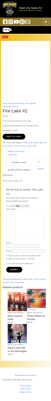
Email (9, 251)
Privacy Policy (25, 386)
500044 (41, 169)
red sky (15, 146)
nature (9, 146)
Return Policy (25, 389)
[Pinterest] (22, 21)
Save (6, 37)
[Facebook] (5, 21)
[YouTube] (16, 21)
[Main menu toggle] (46, 21)
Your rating (11, 206)
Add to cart (14, 136)
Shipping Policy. (25, 392)
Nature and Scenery (17, 103)
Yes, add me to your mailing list (20, 263)
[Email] (27, 21)
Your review (11, 209)
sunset (29, 146)
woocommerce (30, 375)
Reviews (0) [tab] (12, 155)
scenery (22, 146)
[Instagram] (10, 21)
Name (9, 243)
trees (35, 146)
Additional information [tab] (16, 151)
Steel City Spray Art (30, 7)
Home (5, 103)
